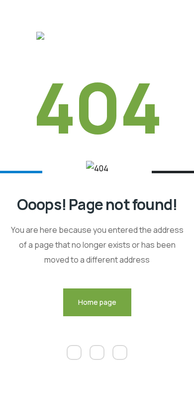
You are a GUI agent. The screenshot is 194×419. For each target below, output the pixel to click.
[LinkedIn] (74, 352)
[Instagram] (97, 352)
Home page (97, 302)
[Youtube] (119, 352)
